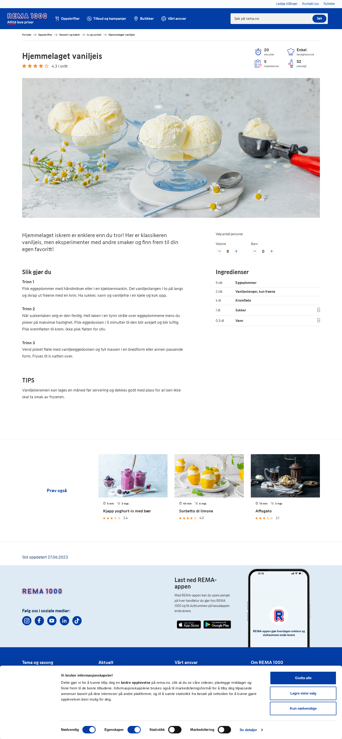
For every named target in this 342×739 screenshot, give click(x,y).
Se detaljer (248, 730)
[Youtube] (52, 620)
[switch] (134, 729)
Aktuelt (106, 662)
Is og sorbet (94, 34)
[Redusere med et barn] (254, 251)
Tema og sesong (37, 662)
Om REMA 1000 (267, 662)
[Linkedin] (64, 620)
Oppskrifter (45, 34)
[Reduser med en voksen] (219, 251)
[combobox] (279, 18)
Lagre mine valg (303, 693)
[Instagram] (26, 620)
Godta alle (303, 678)
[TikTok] (77, 620)
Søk (319, 18)
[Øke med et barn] (271, 251)
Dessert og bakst (69, 34)
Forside (26, 34)
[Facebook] (39, 620)
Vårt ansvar (186, 662)
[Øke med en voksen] (236, 251)
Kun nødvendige (303, 708)
